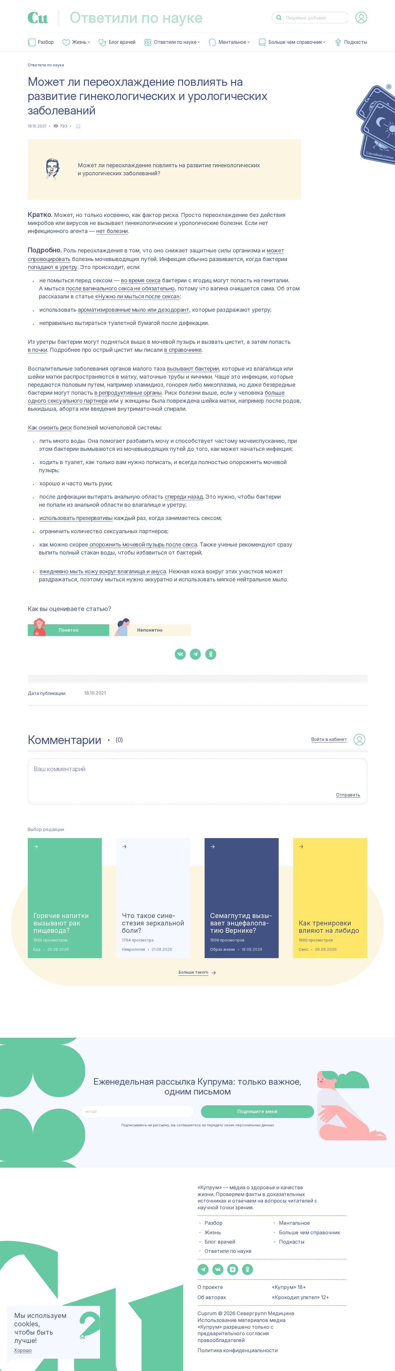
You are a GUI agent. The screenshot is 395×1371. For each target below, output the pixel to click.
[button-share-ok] (210, 654)
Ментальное (232, 42)
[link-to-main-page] (38, 17)
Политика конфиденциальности (238, 1350)
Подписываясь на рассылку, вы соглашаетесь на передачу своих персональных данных (197, 1125)
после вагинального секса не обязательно (120, 288)
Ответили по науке (175, 42)
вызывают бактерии (193, 368)
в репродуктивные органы (128, 392)
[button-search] (279, 18)
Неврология (133, 949)
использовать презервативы (76, 518)
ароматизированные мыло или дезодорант (133, 309)
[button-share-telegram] (195, 654)
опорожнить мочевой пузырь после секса (142, 544)
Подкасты (355, 42)
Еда (36, 949)
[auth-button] (361, 17)
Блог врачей (122, 42)
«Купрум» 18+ (289, 1287)
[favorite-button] (78, 126)
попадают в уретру (52, 267)
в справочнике (182, 350)
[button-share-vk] (180, 654)
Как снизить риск (50, 427)
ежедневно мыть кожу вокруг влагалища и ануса (103, 571)
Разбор (46, 42)
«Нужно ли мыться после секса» (137, 296)
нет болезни (112, 231)
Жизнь (79, 42)
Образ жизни (222, 949)
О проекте (210, 1287)
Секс (303, 949)
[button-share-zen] (232, 1269)
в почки (37, 350)
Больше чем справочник (295, 42)
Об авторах (212, 1297)
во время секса (140, 280)
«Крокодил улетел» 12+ (300, 1297)
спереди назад (184, 496)
